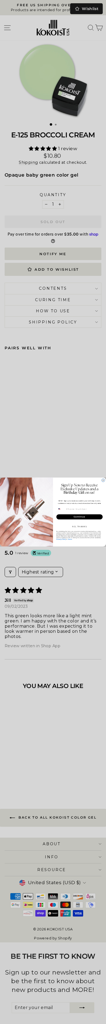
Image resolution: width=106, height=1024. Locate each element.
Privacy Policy (61, 539)
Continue (79, 517)
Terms (70, 539)
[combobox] (61, 509)
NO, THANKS (79, 527)
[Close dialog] (103, 480)
